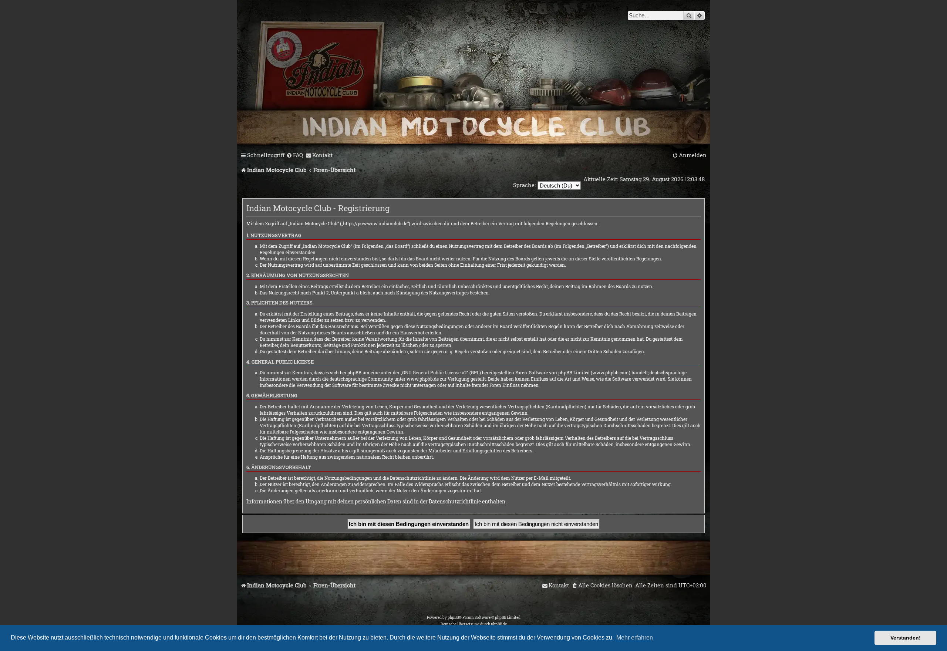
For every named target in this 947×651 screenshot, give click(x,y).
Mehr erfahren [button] (634, 637)
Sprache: (524, 185)
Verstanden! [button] (905, 638)
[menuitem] (294, 155)
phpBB (453, 617)
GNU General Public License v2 (434, 372)
